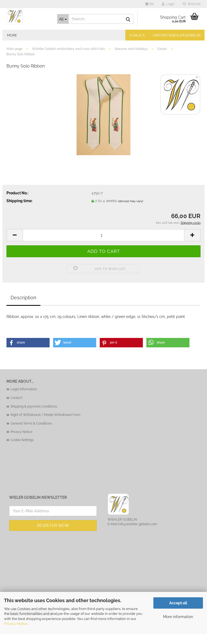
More (12, 35)
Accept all (178, 603)
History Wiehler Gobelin (177, 35)
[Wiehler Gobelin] (27, 16)
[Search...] (128, 19)
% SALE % (137, 35)
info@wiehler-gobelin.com (137, 524)
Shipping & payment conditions (34, 406)
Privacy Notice (15, 624)
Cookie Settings (22, 440)
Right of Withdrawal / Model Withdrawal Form (45, 415)
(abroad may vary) (130, 201)
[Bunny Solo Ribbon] (103, 114)
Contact (16, 398)
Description (23, 297)
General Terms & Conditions (31, 423)
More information (178, 617)
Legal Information (24, 389)
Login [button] (170, 4)
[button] (149, 4)
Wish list (193, 4)
